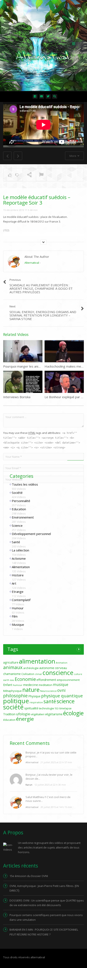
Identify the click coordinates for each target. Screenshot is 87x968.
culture (78, 674)
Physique (34, 696)
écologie (73, 713)
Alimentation (21, 567)
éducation (9, 720)
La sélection (20, 550)
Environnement (23, 517)
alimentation (37, 661)
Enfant (7, 685)
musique (60, 684)
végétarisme (54, 714)
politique (16, 701)
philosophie (15, 695)
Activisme (19, 558)
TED (57, 708)
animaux (13, 667)
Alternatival (31, 263)
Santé (16, 542)
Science (17, 525)
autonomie (46, 668)
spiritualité (31, 708)
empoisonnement (68, 680)
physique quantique (62, 696)
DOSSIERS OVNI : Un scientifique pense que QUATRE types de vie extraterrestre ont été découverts (47, 903)
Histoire (18, 575)
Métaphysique (12, 691)
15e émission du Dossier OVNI (29, 876)
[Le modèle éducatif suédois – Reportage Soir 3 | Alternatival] (42, 43)
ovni (61, 690)
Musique (18, 624)
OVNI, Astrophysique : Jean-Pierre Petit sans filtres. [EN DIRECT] (44, 888)
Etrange (17, 591)
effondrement (46, 680)
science (66, 701)
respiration (36, 702)
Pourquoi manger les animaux (24, 366)
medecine (30, 685)
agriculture (10, 662)
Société (17, 492)
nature (30, 690)
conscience (57, 673)
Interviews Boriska (16, 397)
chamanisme (12, 674)
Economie (25, 679)
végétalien (37, 714)
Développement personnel (31, 534)
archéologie (31, 668)
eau (12, 680)
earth (6, 680)
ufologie (23, 713)
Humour (18, 608)
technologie (46, 708)
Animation (61, 662)
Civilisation (27, 674)
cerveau (61, 668)
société (13, 707)
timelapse (65, 708)
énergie (25, 718)
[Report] (41, 175)
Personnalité (21, 501)
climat (38, 674)
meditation (45, 685)
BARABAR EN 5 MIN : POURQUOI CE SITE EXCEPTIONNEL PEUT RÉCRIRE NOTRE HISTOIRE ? (44, 932)
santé (50, 701)
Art (14, 583)
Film (15, 616)
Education (19, 509)
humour (17, 685)
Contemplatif (21, 600)
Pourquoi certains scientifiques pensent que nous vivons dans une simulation (46, 917)
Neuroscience (48, 690)
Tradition (9, 714)
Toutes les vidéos (25, 484)
